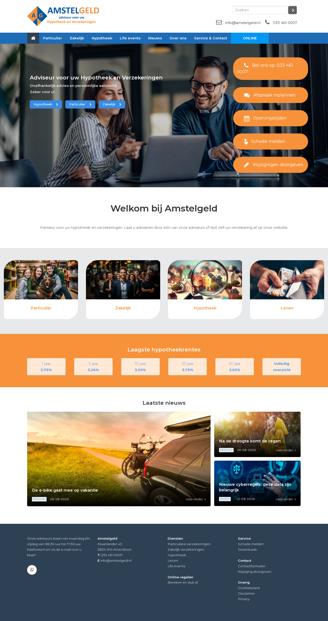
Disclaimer (246, 593)
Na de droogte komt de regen (250, 441)
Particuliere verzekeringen (189, 544)
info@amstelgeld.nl (243, 22)
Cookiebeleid (249, 588)
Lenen (287, 308)
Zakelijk (109, 104)
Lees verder (194, 499)
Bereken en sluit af (183, 582)
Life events (176, 566)
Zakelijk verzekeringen (186, 549)
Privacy (243, 599)
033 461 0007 (285, 22)
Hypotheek (43, 104)
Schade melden (251, 544)
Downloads (247, 549)
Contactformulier (251, 566)
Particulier (77, 104)
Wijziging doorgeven (254, 571)
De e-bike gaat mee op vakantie (65, 490)
